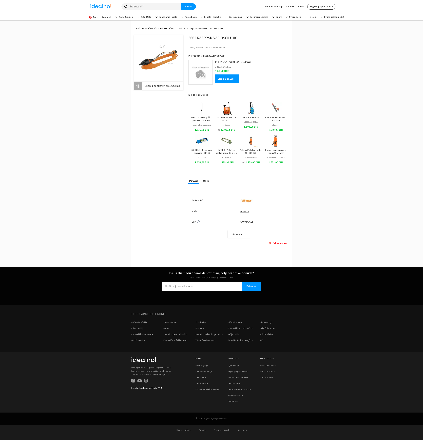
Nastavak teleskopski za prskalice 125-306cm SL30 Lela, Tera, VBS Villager (201, 119)
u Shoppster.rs (251, 157)
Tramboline (200, 322)
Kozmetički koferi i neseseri (175, 340)
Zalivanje (190, 28)
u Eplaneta (202, 157)
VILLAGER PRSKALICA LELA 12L (226, 119)
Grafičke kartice (138, 340)
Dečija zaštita (233, 334)
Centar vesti (200, 377)
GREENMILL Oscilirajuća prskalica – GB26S (201, 152)
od (226, 130)
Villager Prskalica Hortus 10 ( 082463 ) (251, 152)
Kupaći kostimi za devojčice (240, 340)
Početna (140, 28)
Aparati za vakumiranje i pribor (209, 334)
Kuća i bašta (151, 28)
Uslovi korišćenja (267, 371)
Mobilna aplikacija (274, 6)
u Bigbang (275, 125)
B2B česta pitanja (235, 395)
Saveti (301, 6)
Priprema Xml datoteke (238, 377)
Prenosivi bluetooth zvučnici (240, 328)
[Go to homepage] (101, 6)
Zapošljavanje (201, 383)
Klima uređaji (265, 322)
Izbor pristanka (266, 377)
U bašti (180, 28)
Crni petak (242, 429)
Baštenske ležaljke (139, 322)
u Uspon (226, 125)
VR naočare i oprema (204, 340)
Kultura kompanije (203, 371)
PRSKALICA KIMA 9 (251, 117)
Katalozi (290, 6)
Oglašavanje (233, 365)
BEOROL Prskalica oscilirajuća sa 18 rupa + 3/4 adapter (226, 152)
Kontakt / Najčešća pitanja (207, 389)
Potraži (188, 6)
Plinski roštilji (137, 328)
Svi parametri (238, 234)
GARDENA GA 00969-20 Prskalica (275, 119)
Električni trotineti (267, 328)
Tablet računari (170, 322)
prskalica (244, 211)
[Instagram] (146, 381)
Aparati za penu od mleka (175, 334)
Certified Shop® (234, 383)
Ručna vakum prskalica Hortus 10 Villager (275, 152)
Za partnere (233, 401)
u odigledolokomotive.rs (202, 125)
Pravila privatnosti (268, 365)
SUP (261, 340)
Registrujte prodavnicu (321, 6)
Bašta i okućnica (167, 28)
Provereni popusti (221, 429)
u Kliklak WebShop (251, 122)
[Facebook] (133, 381)
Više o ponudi (225, 79)
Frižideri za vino (235, 322)
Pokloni (202, 429)
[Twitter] (139, 381)
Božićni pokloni (183, 429)
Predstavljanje (201, 365)
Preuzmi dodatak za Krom (239, 389)
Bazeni (166, 328)
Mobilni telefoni (266, 334)
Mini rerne (199, 328)
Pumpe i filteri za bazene (142, 334)
